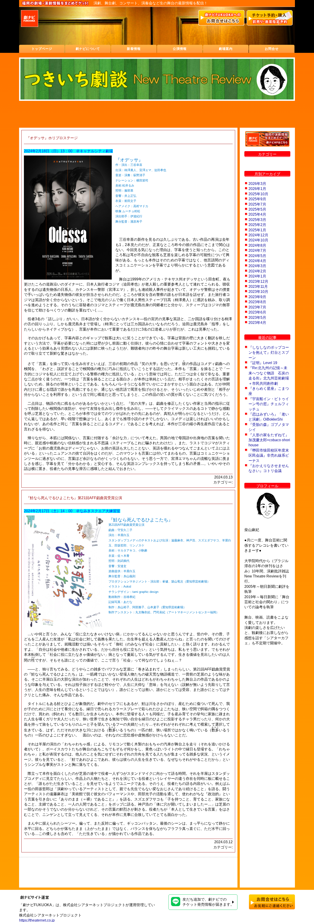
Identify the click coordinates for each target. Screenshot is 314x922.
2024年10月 (258, 240)
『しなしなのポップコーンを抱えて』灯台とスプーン (268, 352)
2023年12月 (258, 281)
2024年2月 (257, 271)
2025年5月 (257, 209)
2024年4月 (257, 261)
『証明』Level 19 (262, 363)
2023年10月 (258, 292)
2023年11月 (258, 286)
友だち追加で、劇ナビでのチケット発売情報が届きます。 (208, 901)
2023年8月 (257, 302)
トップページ (41, 49)
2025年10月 (258, 194)
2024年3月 (257, 266)
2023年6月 (257, 312)
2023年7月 (257, 307)
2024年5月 (257, 256)
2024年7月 (257, 250)
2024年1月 (257, 276)
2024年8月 (257, 245)
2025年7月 (257, 204)
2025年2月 (257, 225)
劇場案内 (226, 49)
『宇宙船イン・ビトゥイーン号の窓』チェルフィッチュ (268, 404)
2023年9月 (257, 297)
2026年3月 (257, 184)
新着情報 (134, 49)
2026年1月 (257, 189)
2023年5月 (257, 318)
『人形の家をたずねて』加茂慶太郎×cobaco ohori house (269, 440)
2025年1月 (257, 230)
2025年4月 (257, 214)
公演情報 (180, 49)
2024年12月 (258, 235)
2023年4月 (257, 323)
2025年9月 (257, 199)
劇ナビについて (88, 49)
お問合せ (272, 49)
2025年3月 (257, 220)
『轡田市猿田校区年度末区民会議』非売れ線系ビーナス (268, 455)
